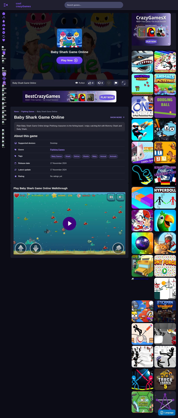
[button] (123, 83)
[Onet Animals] (142, 107)
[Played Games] (3, 32)
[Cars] (3, 92)
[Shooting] (3, 78)
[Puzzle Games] (3, 57)
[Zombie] (3, 83)
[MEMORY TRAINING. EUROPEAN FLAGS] (165, 175)
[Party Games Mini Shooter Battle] (142, 311)
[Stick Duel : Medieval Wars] (142, 379)
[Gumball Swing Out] (165, 130)
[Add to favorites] (109, 83)
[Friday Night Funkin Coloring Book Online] (142, 220)
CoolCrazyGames (20, 5)
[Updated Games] (3, 36)
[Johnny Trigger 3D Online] (142, 130)
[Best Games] (3, 21)
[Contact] (3, 134)
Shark (68, 156)
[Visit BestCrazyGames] (69, 96)
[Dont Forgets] (165, 266)
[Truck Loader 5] (165, 379)
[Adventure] (3, 74)
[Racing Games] (3, 48)
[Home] (3, 13)
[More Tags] (3, 122)
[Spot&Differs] (142, 152)
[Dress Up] (3, 69)
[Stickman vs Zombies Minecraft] (165, 311)
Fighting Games (27, 112)
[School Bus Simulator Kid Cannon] (142, 266)
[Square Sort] (142, 198)
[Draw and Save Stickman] (142, 334)
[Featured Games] (3, 28)
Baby (95, 156)
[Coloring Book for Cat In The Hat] (165, 61)
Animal (103, 156)
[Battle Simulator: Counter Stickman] (165, 334)
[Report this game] (116, 83)
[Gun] (3, 96)
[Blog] (3, 130)
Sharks (86, 156)
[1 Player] (3, 100)
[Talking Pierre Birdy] (165, 220)
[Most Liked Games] (3, 25)
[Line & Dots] (165, 402)
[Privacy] (3, 146)
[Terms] (3, 138)
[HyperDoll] (165, 198)
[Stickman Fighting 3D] (165, 356)
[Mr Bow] (165, 243)
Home (16, 112)
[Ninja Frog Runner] (142, 84)
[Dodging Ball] (165, 107)
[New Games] (3, 17)
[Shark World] (142, 61)
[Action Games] (3, 52)
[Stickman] (3, 87)
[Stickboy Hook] (142, 288)
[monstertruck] (3, 109)
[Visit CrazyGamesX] (154, 29)
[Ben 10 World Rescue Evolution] (142, 402)
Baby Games (57, 156)
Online (76, 156)
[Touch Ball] (142, 243)
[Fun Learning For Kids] (165, 152)
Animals (113, 156)
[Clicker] (3, 118)
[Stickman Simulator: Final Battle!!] (142, 356)
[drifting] (3, 114)
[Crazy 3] (165, 288)
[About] (3, 142)
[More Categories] (3, 61)
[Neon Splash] (142, 175)
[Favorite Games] (3, 40)
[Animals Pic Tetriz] (165, 84)
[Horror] (3, 105)
